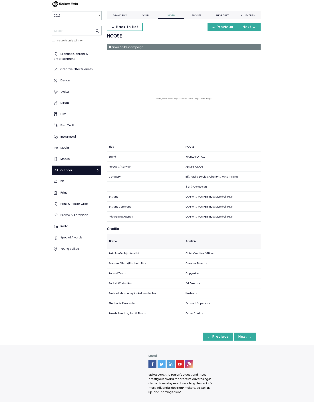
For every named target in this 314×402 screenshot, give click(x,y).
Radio (64, 226)
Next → (249, 27)
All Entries (248, 15)
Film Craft (67, 125)
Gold (145, 15)
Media (64, 148)
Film (63, 114)
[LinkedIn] (171, 364)
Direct (64, 103)
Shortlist (222, 15)
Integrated (68, 136)
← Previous (222, 27)
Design (65, 80)
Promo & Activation (74, 215)
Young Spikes (69, 249)
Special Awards (71, 238)
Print (63, 193)
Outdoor (66, 170)
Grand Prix (120, 15)
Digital (65, 92)
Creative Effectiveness (76, 69)
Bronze (196, 15)
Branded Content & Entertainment (71, 56)
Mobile (65, 159)
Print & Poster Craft (74, 204)
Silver (171, 15)
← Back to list (124, 27)
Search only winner (70, 40)
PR (62, 181)
